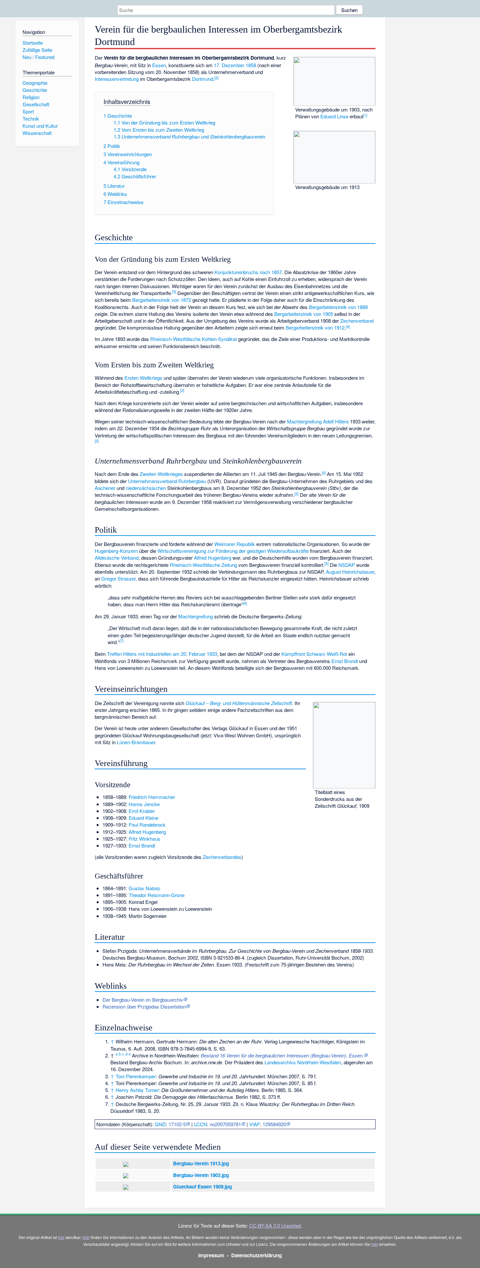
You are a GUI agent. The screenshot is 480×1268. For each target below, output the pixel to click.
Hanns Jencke (144, 804)
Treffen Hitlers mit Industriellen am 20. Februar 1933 (162, 653)
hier (61, 1237)
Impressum (211, 1255)
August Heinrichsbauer (350, 571)
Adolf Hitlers (336, 421)
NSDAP (346, 564)
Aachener (105, 487)
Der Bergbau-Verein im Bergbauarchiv (143, 999)
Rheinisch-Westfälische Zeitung (203, 564)
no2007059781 (225, 1124)
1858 (251, 65)
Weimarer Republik (234, 543)
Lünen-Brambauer (136, 742)
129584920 (274, 1124)
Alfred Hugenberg (212, 557)
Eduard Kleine (143, 817)
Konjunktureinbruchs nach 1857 (248, 272)
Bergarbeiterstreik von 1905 (303, 313)
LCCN (200, 1124)
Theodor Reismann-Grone (156, 895)
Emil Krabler (142, 810)
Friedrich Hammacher (152, 796)
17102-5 (177, 1124)
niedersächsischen (146, 487)
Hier (86, 1237)
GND (160, 1124)
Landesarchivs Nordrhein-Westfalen (302, 1062)
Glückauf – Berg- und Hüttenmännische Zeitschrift (238, 703)
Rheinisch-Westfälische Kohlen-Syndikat (193, 338)
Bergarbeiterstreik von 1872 (161, 299)
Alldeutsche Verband (116, 557)
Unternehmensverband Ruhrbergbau (167, 481)
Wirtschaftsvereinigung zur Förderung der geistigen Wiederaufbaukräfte (233, 550)
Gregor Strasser (118, 578)
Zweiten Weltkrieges (161, 473)
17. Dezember (229, 65)
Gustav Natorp (144, 888)
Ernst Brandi (344, 660)
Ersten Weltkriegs (143, 377)
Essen (159, 65)
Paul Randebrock (147, 824)
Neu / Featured (38, 56)
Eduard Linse (334, 116)
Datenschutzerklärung (256, 1255)
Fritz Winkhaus (144, 838)
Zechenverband (357, 320)
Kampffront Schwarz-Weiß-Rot (314, 653)
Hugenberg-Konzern (116, 550)
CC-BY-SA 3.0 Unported (275, 1225)
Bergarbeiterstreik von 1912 (315, 327)
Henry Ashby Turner (137, 1089)
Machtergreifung (304, 421)
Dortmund (202, 78)
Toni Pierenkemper (136, 1076)
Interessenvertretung (117, 78)
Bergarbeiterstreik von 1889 (338, 306)
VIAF (254, 1124)
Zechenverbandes (222, 856)
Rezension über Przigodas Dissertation (144, 1006)
